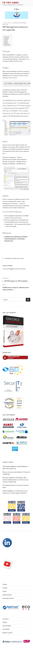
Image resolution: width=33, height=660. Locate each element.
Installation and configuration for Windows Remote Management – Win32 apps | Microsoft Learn (15, 239)
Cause (6, 40)
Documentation (7, 626)
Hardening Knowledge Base (14, 258)
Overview (6, 37)
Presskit (5, 588)
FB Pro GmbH (11, 2)
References (7, 44)
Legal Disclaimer (7, 595)
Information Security (8, 598)
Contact (5, 584)
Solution (6, 42)
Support (5, 622)
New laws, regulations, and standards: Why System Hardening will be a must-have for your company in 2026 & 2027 (15, 480)
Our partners (6, 629)
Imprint (4, 591)
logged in (12, 269)
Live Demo (6, 619)
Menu (17, 9)
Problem (6, 38)
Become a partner (7, 632)
